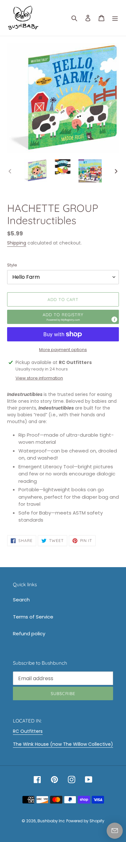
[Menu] (115, 18)
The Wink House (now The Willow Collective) (63, 744)
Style (12, 265)
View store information (39, 378)
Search (21, 599)
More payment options (63, 350)
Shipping (16, 243)
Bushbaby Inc (51, 821)
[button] (63, 317)
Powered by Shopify (85, 821)
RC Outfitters (28, 731)
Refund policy (29, 633)
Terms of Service (33, 616)
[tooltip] (114, 319)
